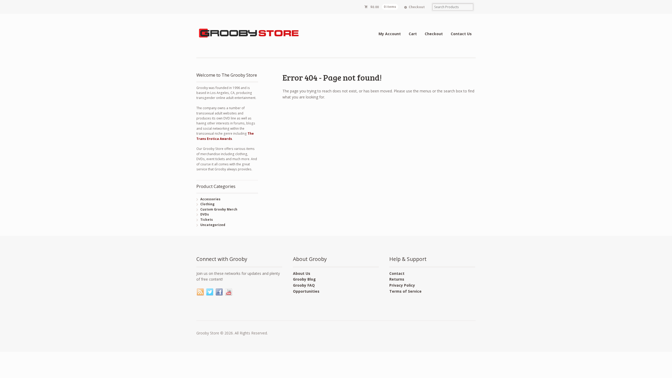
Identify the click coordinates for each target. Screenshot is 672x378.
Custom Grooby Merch (218, 209)
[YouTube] (229, 292)
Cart (413, 33)
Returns (396, 279)
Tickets (206, 219)
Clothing (207, 204)
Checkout (417, 7)
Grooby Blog (304, 279)
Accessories (210, 199)
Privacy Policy (402, 285)
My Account (390, 33)
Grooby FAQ (304, 285)
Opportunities (306, 291)
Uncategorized (212, 225)
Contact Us (461, 33)
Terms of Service (405, 291)
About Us (301, 273)
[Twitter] (210, 292)
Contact (397, 273)
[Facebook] (219, 292)
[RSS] (200, 292)
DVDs (204, 214)
